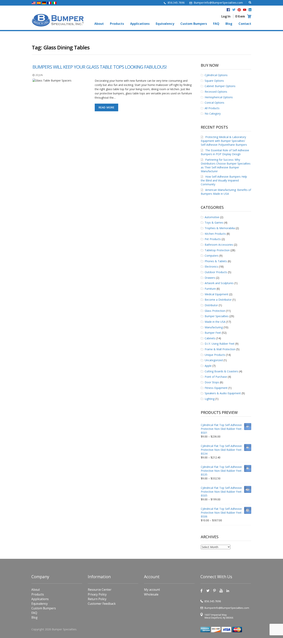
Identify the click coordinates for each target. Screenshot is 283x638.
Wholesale (151, 594)
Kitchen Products (215, 233)
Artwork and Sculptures (219, 283)
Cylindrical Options (216, 75)
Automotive (212, 217)
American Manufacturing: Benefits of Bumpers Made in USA (226, 191)
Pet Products (213, 239)
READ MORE (107, 107)
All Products (212, 108)
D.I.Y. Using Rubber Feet (219, 343)
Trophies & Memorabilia (220, 228)
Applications (140, 24)
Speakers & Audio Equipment (223, 393)
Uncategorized (214, 360)
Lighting (209, 399)
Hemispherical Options (219, 97)
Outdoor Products (216, 272)
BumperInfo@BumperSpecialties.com (218, 2)
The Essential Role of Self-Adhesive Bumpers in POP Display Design (225, 152)
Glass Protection (215, 311)
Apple (208, 366)
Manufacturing (214, 327)
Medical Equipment (216, 294)
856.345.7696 (176, 2)
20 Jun (39, 75)
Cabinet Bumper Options (220, 86)
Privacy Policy (97, 594)
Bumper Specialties (217, 316)
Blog (228, 24)
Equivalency (165, 24)
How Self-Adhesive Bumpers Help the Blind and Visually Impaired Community (224, 180)
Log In (225, 16)
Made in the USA (215, 322)
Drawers (210, 277)
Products (117, 24)
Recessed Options (216, 91)
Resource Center (99, 590)
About (99, 24)
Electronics (211, 266)
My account (152, 590)
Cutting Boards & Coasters (221, 371)
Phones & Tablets (216, 261)
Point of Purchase (216, 376)
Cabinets (210, 338)
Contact (245, 24)
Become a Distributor (218, 299)
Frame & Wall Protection (220, 349)
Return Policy (97, 599)
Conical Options (214, 102)
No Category (213, 113)
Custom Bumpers (193, 24)
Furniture (210, 288)
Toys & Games (214, 222)
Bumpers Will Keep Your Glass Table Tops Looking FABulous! (100, 67)
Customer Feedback (102, 604)
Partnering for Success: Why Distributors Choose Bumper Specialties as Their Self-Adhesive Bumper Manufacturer (225, 165)
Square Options (214, 80)
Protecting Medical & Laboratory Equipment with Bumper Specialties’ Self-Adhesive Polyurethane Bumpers (224, 140)
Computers (212, 255)
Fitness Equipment (216, 388)
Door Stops (212, 382)
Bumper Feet (213, 332)
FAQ (216, 24)
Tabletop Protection (217, 250)
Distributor (211, 305)
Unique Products (215, 355)
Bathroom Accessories (219, 244)
